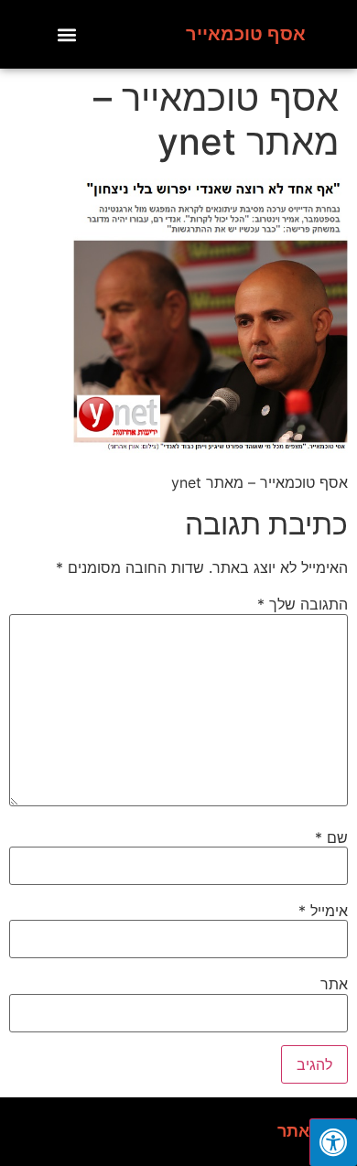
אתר (334, 984)
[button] (67, 34)
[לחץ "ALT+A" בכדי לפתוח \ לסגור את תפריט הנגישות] (333, 1142)
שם (331, 837)
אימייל (323, 910)
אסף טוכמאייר (246, 34)
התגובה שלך (302, 604)
